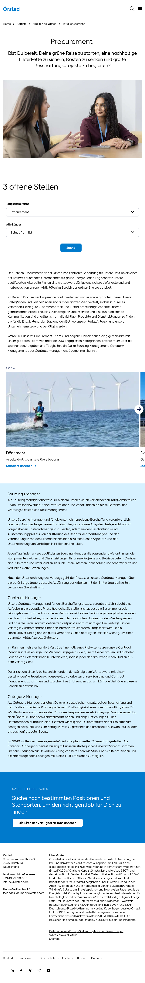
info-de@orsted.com (16, 882)
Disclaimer (97, 958)
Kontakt (8, 958)
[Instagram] (39, 970)
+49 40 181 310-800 (15, 878)
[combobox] (72, 212)
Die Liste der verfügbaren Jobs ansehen (48, 823)
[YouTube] (48, 970)
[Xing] (30, 970)
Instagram (129, 919)
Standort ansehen (19, 466)
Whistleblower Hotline (63, 935)
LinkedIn (112, 919)
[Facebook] (21, 970)
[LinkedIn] (12, 970)
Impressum (26, 958)
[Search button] (132, 8)
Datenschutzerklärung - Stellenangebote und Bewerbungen (86, 931)
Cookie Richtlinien (73, 958)
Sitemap (54, 938)
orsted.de (71, 919)
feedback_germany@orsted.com (23, 892)
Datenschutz (48, 958)
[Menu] (139, 8)
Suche (71, 248)
